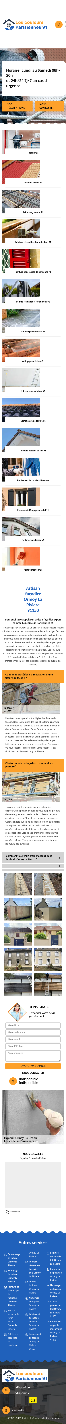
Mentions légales (50, 1418)
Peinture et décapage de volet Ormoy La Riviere (34, 1321)
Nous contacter (46, 106)
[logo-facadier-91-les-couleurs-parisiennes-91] (25, 24)
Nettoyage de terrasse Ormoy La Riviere (55, 1291)
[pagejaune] (33, 1400)
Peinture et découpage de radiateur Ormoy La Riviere (13, 1296)
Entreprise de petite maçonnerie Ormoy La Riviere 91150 (56, 1331)
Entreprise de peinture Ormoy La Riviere (56, 1275)
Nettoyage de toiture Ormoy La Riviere (13, 1276)
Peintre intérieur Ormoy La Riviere (34, 1287)
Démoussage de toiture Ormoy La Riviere (14, 1260)
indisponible (28, 1079)
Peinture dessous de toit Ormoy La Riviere (55, 1258)
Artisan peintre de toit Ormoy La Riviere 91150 (55, 1309)
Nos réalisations (16, 106)
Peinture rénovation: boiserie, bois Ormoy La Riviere (35, 1269)
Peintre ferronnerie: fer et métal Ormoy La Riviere (14, 1319)
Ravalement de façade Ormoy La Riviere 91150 (35, 1341)
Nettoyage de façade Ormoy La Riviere (34, 1303)
